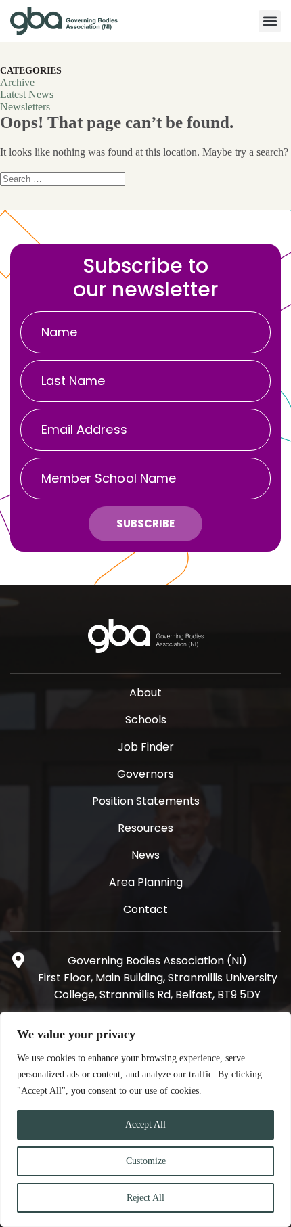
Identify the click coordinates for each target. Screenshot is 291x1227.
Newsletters (25, 106)
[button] (270, 21)
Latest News (26, 94)
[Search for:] (62, 178)
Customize (146, 1161)
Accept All (145, 1124)
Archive (17, 82)
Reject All (145, 1197)
